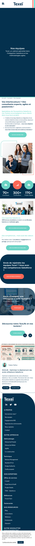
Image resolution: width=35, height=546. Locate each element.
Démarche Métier (10, 445)
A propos (9, 98)
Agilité (7, 448)
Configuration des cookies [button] (9, 542)
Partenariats (8, 503)
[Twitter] (11, 404)
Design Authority (10, 466)
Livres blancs (9, 514)
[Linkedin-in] (6, 404)
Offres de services (10, 478)
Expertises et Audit (10, 484)
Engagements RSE (10, 420)
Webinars (8, 517)
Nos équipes (8, 417)
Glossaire (7, 523)
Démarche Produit (10, 442)
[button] (25, 335)
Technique (8, 456)
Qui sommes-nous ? (10, 414)
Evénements (8, 520)
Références (8, 495)
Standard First (9, 463)
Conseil (7, 481)
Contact (7, 430)
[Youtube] (15, 404)
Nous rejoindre (9, 427)
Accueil (4, 98)
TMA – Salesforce (10, 491)
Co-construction (9, 452)
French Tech (8, 498)
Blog (6, 510)
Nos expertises (10, 474)
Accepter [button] (20, 542)
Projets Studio (9, 487)
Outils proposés (9, 469)
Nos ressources (11, 507)
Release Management (11, 459)
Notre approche (11, 435)
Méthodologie (9, 439)
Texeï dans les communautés (13, 424)
